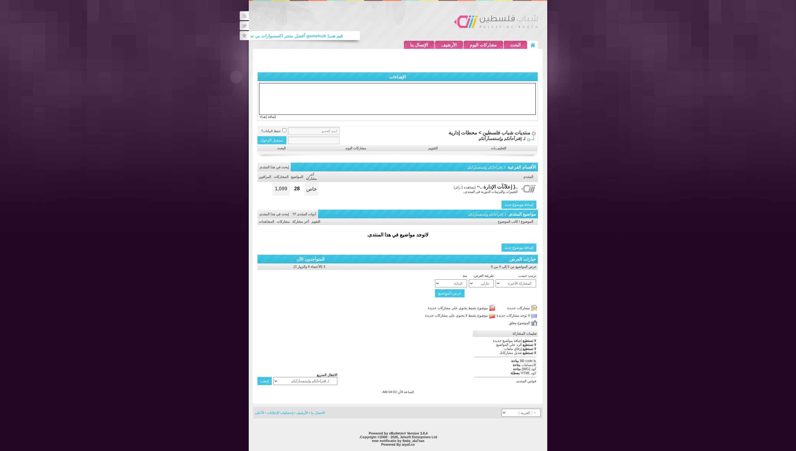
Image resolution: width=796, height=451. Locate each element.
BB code (526, 361)
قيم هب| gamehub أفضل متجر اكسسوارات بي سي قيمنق (294, 35)
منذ (464, 275)
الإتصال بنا (419, 44)
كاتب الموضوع (508, 221)
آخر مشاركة (300, 221)
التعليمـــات (498, 148)
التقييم (316, 221)
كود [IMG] (529, 369)
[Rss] (244, 15)
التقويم (433, 148)
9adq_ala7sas (413, 441)
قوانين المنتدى (526, 381)
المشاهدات (266, 221)
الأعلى (259, 413)
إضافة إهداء (268, 117)
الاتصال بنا (318, 413)
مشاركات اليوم (483, 44)
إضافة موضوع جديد (519, 204)
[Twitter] (244, 25)
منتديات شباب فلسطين (506, 132)
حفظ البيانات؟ (271, 131)
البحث (515, 44)
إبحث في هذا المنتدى (274, 167)
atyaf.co (408, 444)
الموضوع (527, 221)
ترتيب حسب (527, 275)
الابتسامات (528, 365)
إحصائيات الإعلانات (280, 413)
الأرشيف (449, 44)
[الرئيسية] (533, 45)
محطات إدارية (463, 132)
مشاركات (283, 221)
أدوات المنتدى (306, 214)
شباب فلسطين (496, 21)
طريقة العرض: (483, 275)
